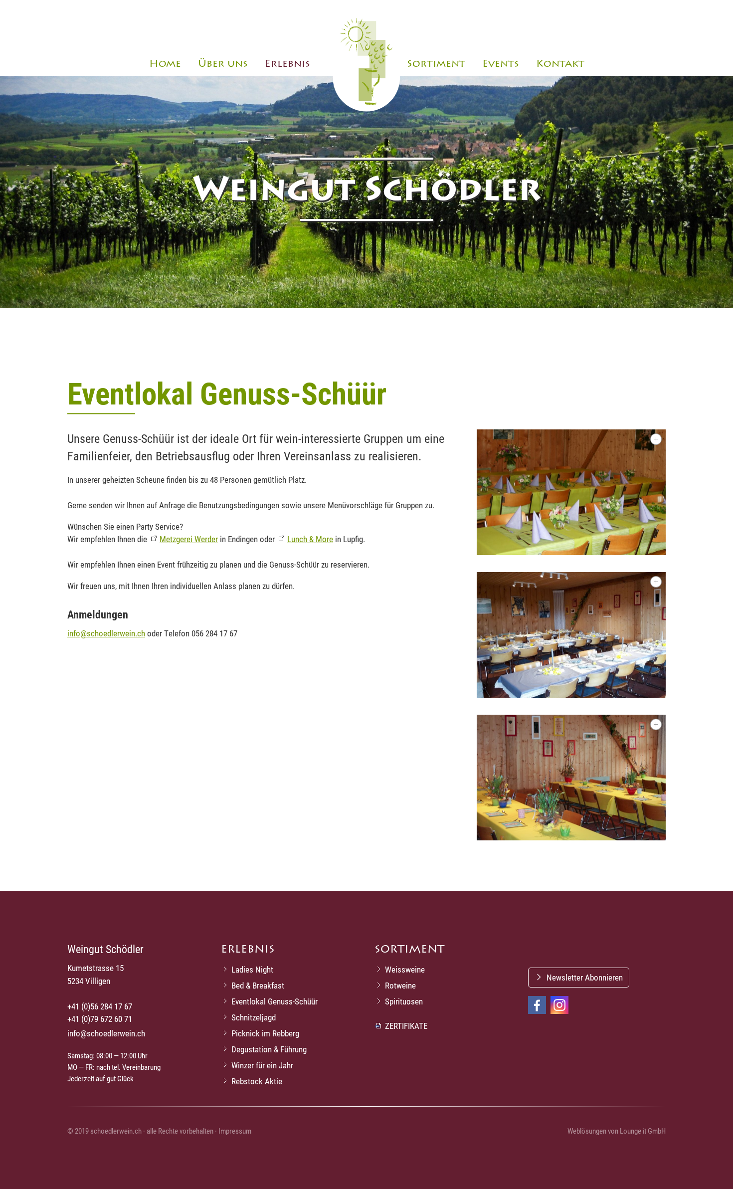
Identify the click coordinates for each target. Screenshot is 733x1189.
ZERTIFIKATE (406, 1025)
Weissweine (405, 969)
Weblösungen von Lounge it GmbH (616, 1131)
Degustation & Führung (269, 1049)
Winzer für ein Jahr (262, 1065)
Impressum (234, 1131)
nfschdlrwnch (107, 633)
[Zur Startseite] (366, 62)
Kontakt (560, 63)
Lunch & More (310, 539)
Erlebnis (287, 63)
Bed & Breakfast (257, 985)
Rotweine (400, 985)
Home (165, 63)
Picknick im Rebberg (265, 1033)
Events (500, 63)
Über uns (223, 63)
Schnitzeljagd (253, 1017)
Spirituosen (404, 1001)
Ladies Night (252, 969)
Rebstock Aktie (256, 1081)
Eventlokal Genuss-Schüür (274, 1001)
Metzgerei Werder (189, 539)
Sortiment (436, 63)
